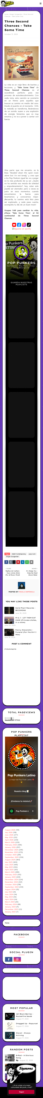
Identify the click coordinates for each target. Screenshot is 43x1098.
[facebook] (8, 959)
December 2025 (11, 850)
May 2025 (9, 867)
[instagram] (17, 959)
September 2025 (12, 857)
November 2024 (11, 882)
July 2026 (9, 832)
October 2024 (10, 884)
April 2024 (9, 899)
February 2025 (11, 874)
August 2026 (10, 830)
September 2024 (12, 887)
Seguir (21, 1092)
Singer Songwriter (16, 14)
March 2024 (10, 902)
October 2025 (10, 855)
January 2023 (10, 912)
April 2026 (9, 840)
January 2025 (10, 877)
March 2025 (10, 872)
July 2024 (8, 892)
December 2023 (11, 909)
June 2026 (9, 835)
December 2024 (11, 879)
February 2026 (11, 845)
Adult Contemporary (19, 554)
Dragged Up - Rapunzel (27, 1023)
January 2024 (10, 907)
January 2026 (10, 847)
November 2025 (11, 852)
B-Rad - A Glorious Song (24, 1056)
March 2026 (10, 842)
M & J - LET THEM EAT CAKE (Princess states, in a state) (26, 620)
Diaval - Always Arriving (23, 1034)
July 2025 (8, 862)
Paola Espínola (27, 592)
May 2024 (9, 897)
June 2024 (9, 894)
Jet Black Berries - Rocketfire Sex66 (24, 1015)
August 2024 (10, 889)
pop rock (32, 554)
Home (6, 14)
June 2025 (9, 864)
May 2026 (9, 837)
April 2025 (9, 869)
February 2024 (11, 904)
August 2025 (10, 860)
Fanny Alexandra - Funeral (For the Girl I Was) (25, 632)
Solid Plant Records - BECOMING (25, 609)
